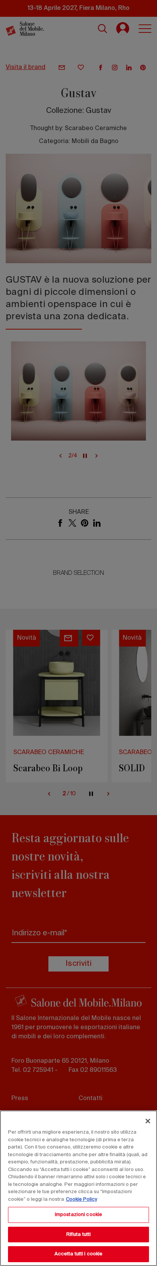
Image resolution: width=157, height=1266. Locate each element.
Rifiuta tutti (78, 1234)
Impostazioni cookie (78, 1214)
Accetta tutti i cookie (78, 1254)
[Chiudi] (147, 1121)
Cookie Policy (81, 1199)
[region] (78, 1188)
